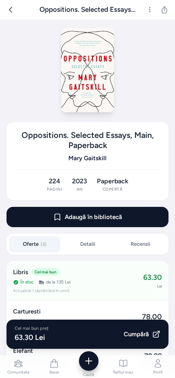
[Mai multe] (149, 9)
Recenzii (140, 244)
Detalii (87, 244)
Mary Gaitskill (87, 158)
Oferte (34, 244)
